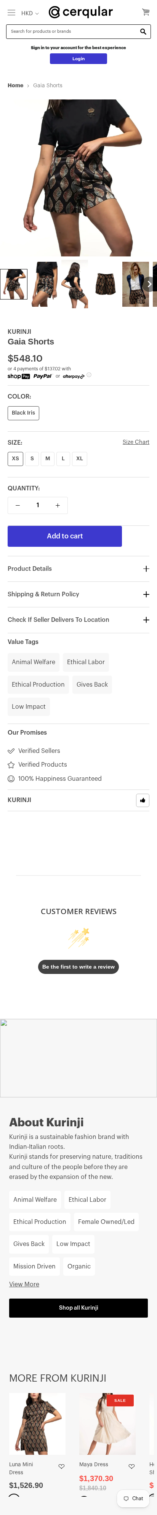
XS (15, 458)
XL (79, 458)
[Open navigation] (11, 12)
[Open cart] (145, 12)
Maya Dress (93, 1464)
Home (15, 85)
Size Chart (136, 442)
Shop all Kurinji (78, 1308)
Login (78, 58)
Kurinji (19, 332)
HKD (27, 13)
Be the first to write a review (78, 967)
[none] (13, 284)
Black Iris (23, 413)
